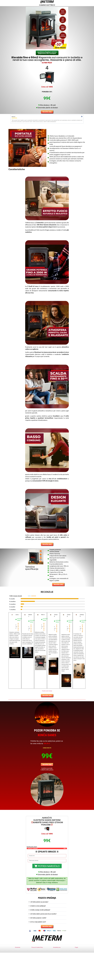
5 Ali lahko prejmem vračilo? (38, 918)
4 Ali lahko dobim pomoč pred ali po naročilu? (43, 914)
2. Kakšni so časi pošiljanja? (38, 906)
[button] (47, 902)
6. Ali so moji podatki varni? (38, 922)
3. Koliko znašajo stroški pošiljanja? (40, 910)
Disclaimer (17, 947)
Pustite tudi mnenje (47, 691)
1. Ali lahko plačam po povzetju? (39, 902)
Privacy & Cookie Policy (37, 947)
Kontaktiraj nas (56, 947)
